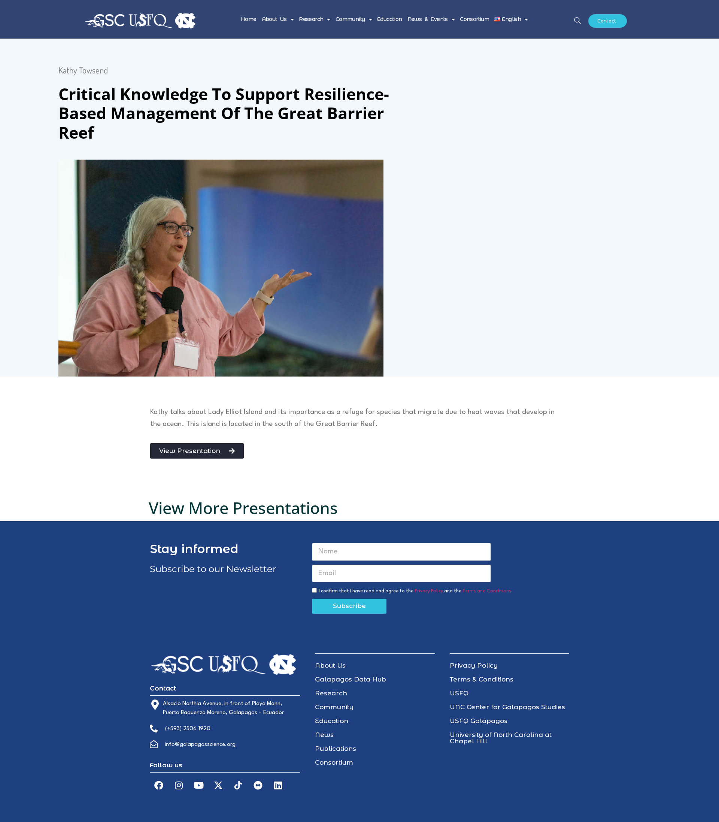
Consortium (474, 19)
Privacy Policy (429, 591)
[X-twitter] (218, 785)
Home (249, 19)
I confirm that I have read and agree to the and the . (416, 591)
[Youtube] (198, 785)
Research (311, 19)
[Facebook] (159, 785)
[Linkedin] (278, 785)
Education (389, 19)
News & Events (427, 19)
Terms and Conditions (486, 591)
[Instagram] (179, 785)
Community (350, 19)
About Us (274, 19)
